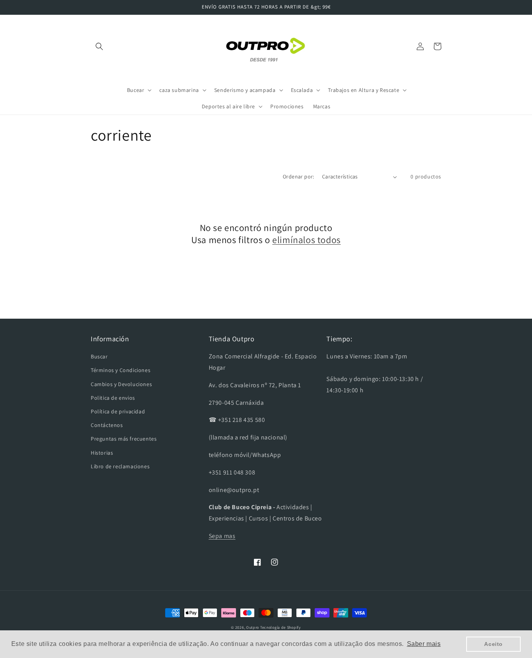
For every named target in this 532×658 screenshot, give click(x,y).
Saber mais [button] (424, 643)
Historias (102, 452)
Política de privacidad (118, 411)
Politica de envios (113, 397)
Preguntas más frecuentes (124, 438)
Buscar (99, 356)
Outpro (252, 627)
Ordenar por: (298, 176)
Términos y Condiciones (120, 370)
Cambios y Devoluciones (121, 384)
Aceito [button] (493, 644)
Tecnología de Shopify (280, 627)
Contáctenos (107, 425)
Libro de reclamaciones (120, 466)
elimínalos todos (306, 240)
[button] (99, 46)
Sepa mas (222, 536)
